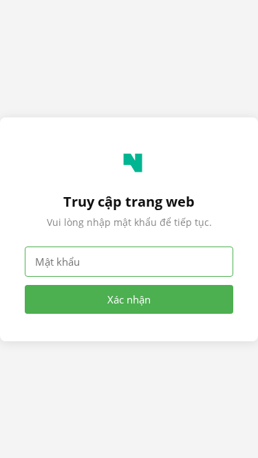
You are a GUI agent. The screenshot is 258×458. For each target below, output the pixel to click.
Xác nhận (129, 299)
